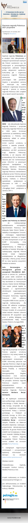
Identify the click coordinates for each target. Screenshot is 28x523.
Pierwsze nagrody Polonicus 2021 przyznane (13, 27)
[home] (10, 6)
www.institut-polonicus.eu (11, 457)
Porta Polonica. (13, 444)
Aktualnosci (13, 33)
